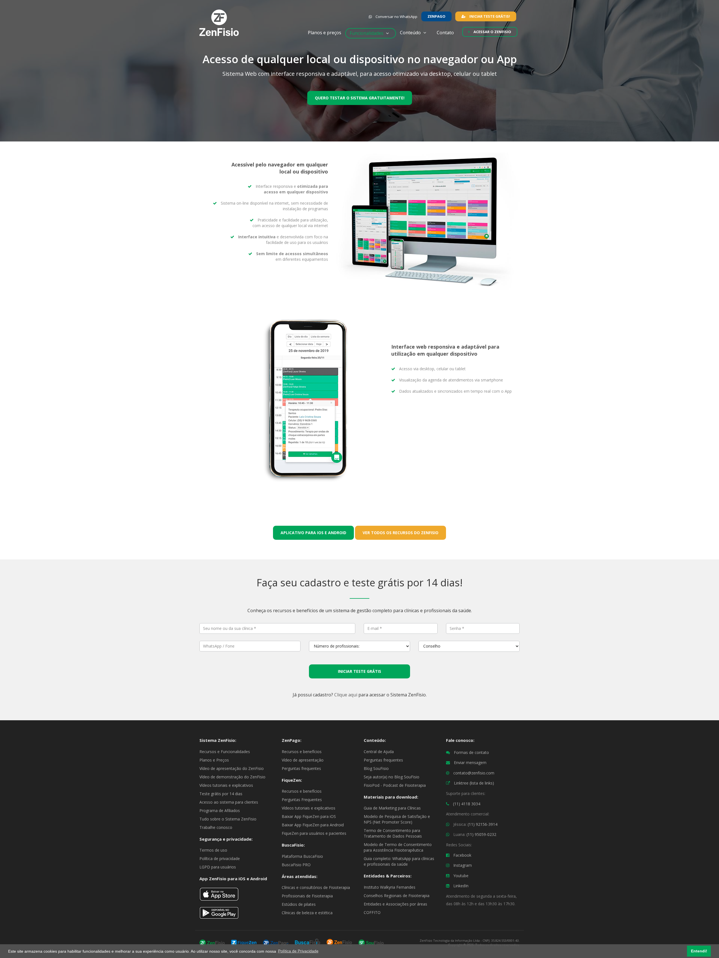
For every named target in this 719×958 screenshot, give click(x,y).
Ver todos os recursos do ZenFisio (400, 532)
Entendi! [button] (699, 951)
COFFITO (372, 912)
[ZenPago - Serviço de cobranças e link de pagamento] (275, 942)
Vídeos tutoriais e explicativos (226, 785)
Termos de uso (213, 850)
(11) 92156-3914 (482, 824)
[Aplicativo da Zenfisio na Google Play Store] (219, 915)
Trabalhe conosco (215, 827)
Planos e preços (324, 32)
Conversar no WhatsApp (396, 16)
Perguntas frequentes (301, 768)
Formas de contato (471, 752)
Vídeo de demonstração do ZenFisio (232, 776)
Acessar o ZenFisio (492, 31)
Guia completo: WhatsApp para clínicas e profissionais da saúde (399, 861)
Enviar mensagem (470, 762)
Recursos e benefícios (302, 751)
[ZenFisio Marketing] (339, 942)
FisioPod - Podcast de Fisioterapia (395, 785)
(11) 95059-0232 (481, 834)
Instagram (462, 865)
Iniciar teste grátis (359, 671)
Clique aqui (345, 695)
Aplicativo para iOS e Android (313, 532)
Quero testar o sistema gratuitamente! (359, 97)
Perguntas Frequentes (302, 799)
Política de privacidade (219, 858)
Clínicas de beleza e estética (307, 912)
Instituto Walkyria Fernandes (389, 887)
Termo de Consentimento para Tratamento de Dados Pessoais (393, 833)
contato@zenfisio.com (473, 773)
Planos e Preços (214, 760)
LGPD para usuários (217, 867)
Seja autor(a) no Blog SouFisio (391, 776)
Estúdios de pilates (299, 904)
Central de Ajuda (379, 751)
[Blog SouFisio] (371, 942)
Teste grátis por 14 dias (220, 793)
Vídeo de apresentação (303, 760)
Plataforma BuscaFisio (302, 856)
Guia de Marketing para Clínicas (392, 808)
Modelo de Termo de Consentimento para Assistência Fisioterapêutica (398, 847)
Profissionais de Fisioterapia (307, 895)
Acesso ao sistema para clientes (228, 802)
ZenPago (436, 16)
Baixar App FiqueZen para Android (313, 824)
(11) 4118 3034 (466, 803)
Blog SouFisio (376, 768)
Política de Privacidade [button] (298, 951)
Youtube (460, 875)
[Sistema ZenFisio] (212, 942)
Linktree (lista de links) (474, 783)
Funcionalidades (367, 33)
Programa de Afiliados (219, 810)
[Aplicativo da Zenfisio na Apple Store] (219, 896)
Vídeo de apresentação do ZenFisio (231, 768)
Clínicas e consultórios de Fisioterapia (316, 887)
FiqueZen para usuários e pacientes (314, 833)
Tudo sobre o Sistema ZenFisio (227, 819)
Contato (447, 32)
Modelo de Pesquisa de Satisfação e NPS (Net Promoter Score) (397, 819)
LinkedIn (460, 885)
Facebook (462, 855)
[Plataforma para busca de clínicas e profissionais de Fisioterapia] (307, 942)
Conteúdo (411, 32)
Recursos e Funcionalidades (224, 751)
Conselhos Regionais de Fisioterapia (396, 895)
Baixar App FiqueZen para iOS (309, 816)
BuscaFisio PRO (296, 864)
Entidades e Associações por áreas (395, 904)
